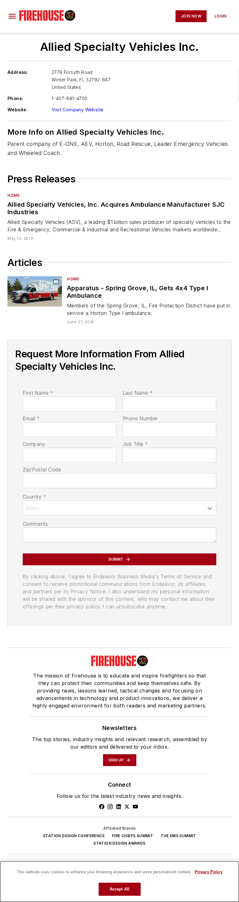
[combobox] (119, 507)
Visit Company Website (77, 109)
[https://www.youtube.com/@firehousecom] (135, 806)
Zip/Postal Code (42, 469)
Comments (35, 524)
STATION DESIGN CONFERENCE (74, 835)
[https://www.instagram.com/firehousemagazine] (110, 806)
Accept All (119, 889)
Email (31, 418)
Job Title (135, 444)
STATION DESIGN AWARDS (119, 843)
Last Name (138, 393)
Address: (17, 72)
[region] (119, 881)
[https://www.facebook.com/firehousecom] (102, 806)
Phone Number (140, 418)
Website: (17, 109)
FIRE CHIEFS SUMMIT (132, 835)
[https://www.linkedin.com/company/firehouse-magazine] (118, 806)
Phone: (15, 98)
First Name (38, 393)
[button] (12, 16)
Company (34, 444)
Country (34, 497)
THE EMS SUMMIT (178, 835)
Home (13, 195)
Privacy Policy (209, 872)
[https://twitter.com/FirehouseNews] (127, 806)
